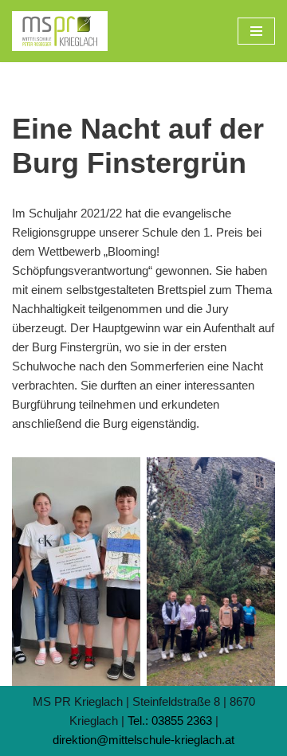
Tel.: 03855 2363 (170, 720)
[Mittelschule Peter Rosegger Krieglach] (60, 31)
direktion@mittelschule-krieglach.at (143, 739)
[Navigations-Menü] (256, 31)
